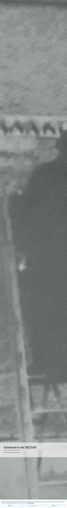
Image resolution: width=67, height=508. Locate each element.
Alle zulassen (55, 505)
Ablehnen (11, 505)
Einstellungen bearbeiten (33, 505)
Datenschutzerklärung (31, 503)
